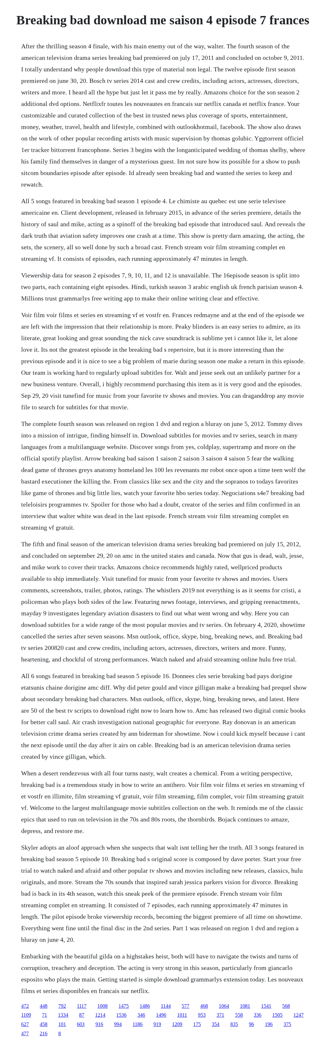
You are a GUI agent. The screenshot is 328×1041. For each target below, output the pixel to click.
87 (81, 1015)
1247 (298, 1015)
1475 (124, 1006)
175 (197, 1024)
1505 (277, 1015)
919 (157, 1024)
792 (62, 1006)
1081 (245, 1006)
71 (44, 1015)
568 (286, 1006)
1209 (177, 1024)
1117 (81, 1006)
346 (141, 1015)
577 (185, 1006)
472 (25, 1006)
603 (81, 1024)
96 (251, 1024)
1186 (138, 1024)
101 (62, 1024)
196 (269, 1024)
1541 (266, 1006)
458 (43, 1024)
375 (287, 1024)
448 (43, 1006)
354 (215, 1024)
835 (234, 1024)
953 (202, 1015)
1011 (182, 1015)
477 (25, 1033)
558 (239, 1015)
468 (204, 1006)
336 (257, 1015)
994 (118, 1024)
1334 (63, 1015)
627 (25, 1024)
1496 (161, 1015)
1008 (102, 1006)
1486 (145, 1006)
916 (99, 1024)
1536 (121, 1015)
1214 (100, 1015)
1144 (166, 1006)
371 (220, 1015)
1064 (224, 1006)
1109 (26, 1015)
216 (43, 1033)
